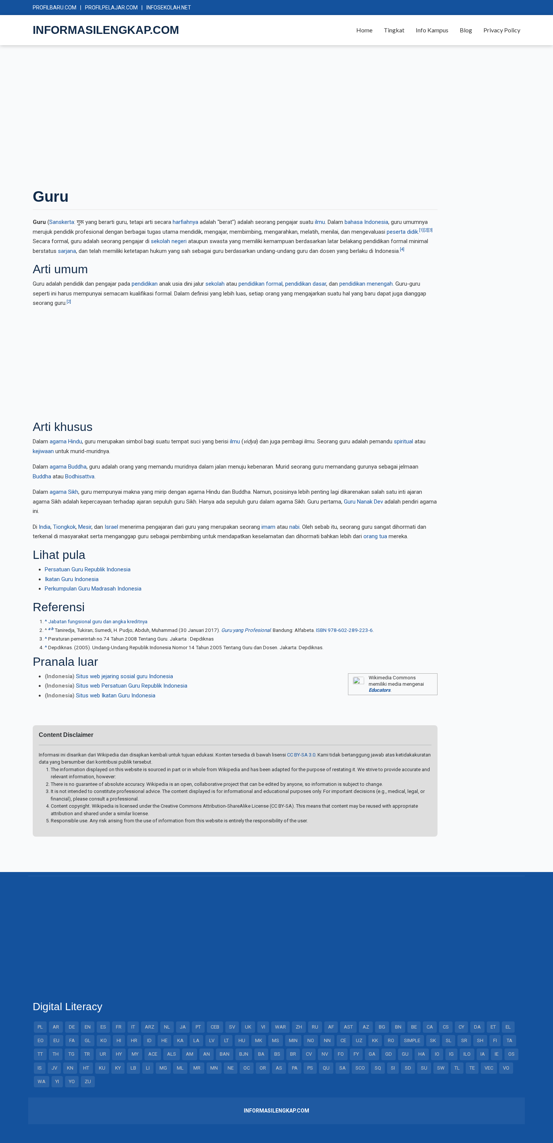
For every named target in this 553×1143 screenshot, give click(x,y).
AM (189, 1054)
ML (180, 1068)
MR (197, 1068)
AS (279, 1068)
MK (258, 1040)
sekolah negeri (169, 241)
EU (56, 1040)
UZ (359, 1040)
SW (441, 1068)
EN (88, 1027)
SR (464, 1040)
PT (198, 1027)
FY (356, 1054)
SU (424, 1068)
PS (310, 1068)
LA (196, 1040)
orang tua (375, 536)
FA (72, 1040)
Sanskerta (61, 222)
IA (482, 1054)
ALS (171, 1054)
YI (57, 1081)
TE (472, 1068)
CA (430, 1027)
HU (242, 1040)
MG (163, 1068)
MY (135, 1054)
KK (375, 1040)
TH (56, 1054)
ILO (467, 1054)
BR (293, 1054)
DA (477, 1027)
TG (71, 1054)
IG (451, 1054)
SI (393, 1068)
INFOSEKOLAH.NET (168, 8)
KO (103, 1040)
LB (133, 1068)
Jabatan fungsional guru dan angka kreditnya (97, 621)
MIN (293, 1040)
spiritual (403, 441)
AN (206, 1054)
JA (183, 1027)
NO (310, 1040)
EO (41, 1040)
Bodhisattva (79, 476)
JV (54, 1068)
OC (246, 1068)
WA (42, 1081)
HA (421, 1054)
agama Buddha (68, 466)
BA (261, 1054)
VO (506, 1068)
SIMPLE (412, 1040)
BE (414, 1027)
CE (343, 1040)
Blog (466, 29)
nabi (294, 527)
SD (408, 1068)
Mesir (84, 527)
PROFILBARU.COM (54, 8)
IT (133, 1027)
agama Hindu (66, 441)
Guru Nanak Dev (363, 501)
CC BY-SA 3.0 (301, 755)
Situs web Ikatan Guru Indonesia (115, 695)
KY (118, 1068)
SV (232, 1027)
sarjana (67, 251)
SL (448, 1040)
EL (508, 1027)
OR (263, 1068)
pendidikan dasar (305, 283)
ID (149, 1040)
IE (496, 1054)
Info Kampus (432, 29)
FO (341, 1054)
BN (398, 1027)
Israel (111, 527)
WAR (280, 1027)
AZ (366, 1027)
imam (268, 527)
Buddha (42, 476)
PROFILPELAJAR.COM (111, 8)
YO (72, 1081)
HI (119, 1040)
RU (315, 1027)
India (44, 527)
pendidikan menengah (366, 283)
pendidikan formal (261, 283)
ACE (152, 1054)
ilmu (320, 222)
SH (480, 1040)
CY (461, 1027)
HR (134, 1040)
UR (103, 1054)
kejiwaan (43, 451)
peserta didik (402, 231)
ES (103, 1027)
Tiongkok (64, 527)
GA (372, 1054)
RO (391, 1040)
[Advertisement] (258, 116)
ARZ (149, 1027)
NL (167, 1027)
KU (102, 1068)
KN (70, 1068)
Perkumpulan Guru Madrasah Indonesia (93, 588)
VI (263, 1027)
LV (211, 1040)
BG (382, 1027)
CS (446, 1027)
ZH (299, 1027)
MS (275, 1040)
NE (231, 1068)
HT (86, 1068)
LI (148, 1068)
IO (437, 1054)
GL (88, 1040)
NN (327, 1040)
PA (295, 1068)
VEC (489, 1068)
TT (40, 1054)
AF (331, 1027)
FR (119, 1027)
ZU (88, 1081)
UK (248, 1027)
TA (509, 1040)
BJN (243, 1054)
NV (325, 1054)
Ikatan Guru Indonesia (72, 579)
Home (364, 29)
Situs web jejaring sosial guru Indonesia (124, 676)
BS (277, 1054)
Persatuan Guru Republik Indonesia (88, 569)
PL (40, 1027)
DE (72, 1027)
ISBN (321, 630)
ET (493, 1027)
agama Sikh (64, 492)
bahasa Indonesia (366, 222)
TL (457, 1068)
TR (87, 1054)
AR (56, 1027)
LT (226, 1040)
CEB (215, 1027)
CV (309, 1054)
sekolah (215, 283)
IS (40, 1068)
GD (388, 1054)
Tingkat (394, 29)
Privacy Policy (501, 29)
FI (495, 1040)
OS (511, 1054)
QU (326, 1068)
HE (164, 1040)
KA (180, 1040)
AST (348, 1027)
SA (342, 1068)
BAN (224, 1054)
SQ (378, 1068)
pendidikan (145, 283)
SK (433, 1040)
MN (214, 1068)
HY (119, 1054)
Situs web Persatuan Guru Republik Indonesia (131, 685)
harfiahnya (185, 222)
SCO (360, 1068)
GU (405, 1054)
